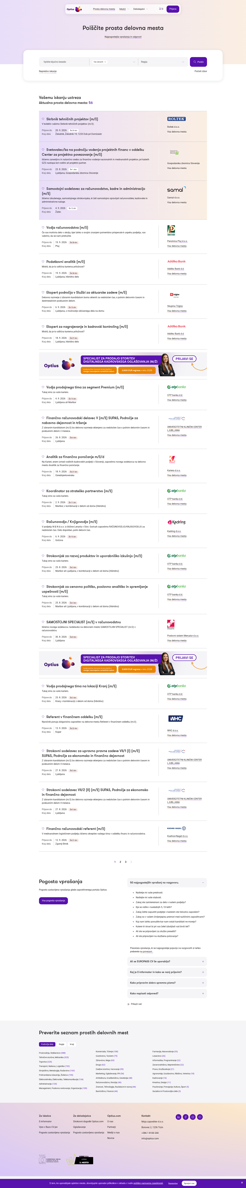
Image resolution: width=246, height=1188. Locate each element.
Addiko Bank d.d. (175, 268)
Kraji (72, 1044)
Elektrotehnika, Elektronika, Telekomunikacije (58, 1079)
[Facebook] (185, 1117)
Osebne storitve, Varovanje (107, 1069)
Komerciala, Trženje (104, 1051)
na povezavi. (146, 951)
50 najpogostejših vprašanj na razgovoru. (154, 882)
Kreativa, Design (159, 1082)
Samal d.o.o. (173, 197)
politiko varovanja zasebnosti (148, 1183)
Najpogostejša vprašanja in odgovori (123, 36)
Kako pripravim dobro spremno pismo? (153, 982)
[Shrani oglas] (43, 119)
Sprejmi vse (189, 1183)
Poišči (200, 62)
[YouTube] (200, 1117)
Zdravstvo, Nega (103, 1060)
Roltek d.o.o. (173, 127)
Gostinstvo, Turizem (104, 1056)
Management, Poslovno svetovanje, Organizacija (60, 1088)
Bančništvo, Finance (105, 1091)
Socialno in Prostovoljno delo (165, 1091)
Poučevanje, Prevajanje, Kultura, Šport (169, 1087)
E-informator (45, 1121)
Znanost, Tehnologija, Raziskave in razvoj (114, 1087)
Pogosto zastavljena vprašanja (54, 1132)
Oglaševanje (79, 1127)
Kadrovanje (157, 1078)
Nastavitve (173, 1183)
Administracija (45, 1084)
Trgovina (43, 1062)
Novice (110, 1138)
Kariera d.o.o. (174, 470)
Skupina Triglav (175, 306)
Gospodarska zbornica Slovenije (183, 163)
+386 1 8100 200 (150, 1133)
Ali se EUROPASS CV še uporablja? (150, 961)
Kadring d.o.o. (174, 531)
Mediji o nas (113, 1132)
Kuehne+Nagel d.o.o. (177, 836)
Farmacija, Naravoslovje (163, 1051)
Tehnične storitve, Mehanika (51, 1057)
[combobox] (113, 61)
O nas (110, 1121)
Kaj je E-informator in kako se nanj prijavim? (156, 972)
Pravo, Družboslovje (161, 1069)
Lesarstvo (156, 1056)
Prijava (172, 9)
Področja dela (47, 1044)
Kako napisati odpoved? (144, 993)
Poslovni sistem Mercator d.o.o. (183, 635)
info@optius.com (150, 1138)
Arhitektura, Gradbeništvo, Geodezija (112, 1078)
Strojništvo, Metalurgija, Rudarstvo (54, 1070)
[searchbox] (162, 61)
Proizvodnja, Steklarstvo (49, 1053)
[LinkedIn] (178, 1117)
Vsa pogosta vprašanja (53, 900)
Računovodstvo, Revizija (106, 1082)
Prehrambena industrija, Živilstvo (53, 1075)
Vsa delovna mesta (176, 131)
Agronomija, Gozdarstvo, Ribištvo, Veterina (171, 1073)
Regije (61, 1044)
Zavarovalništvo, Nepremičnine (166, 1065)
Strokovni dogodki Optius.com (88, 1121)
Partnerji (111, 1127)
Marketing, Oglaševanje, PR (108, 1073)
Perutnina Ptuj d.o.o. (177, 241)
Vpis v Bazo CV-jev (48, 1127)
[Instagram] (193, 1117)
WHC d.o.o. (172, 730)
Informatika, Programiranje (164, 1060)
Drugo (98, 1065)
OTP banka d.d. (175, 395)
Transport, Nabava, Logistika (51, 1066)
